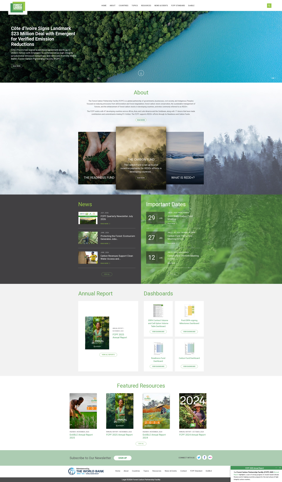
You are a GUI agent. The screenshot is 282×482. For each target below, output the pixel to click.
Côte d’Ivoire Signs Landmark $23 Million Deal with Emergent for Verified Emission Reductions (43, 36)
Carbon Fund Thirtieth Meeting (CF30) (183, 257)
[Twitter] (199, 457)
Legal (124, 480)
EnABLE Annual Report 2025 (81, 436)
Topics (135, 6)
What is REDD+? (183, 177)
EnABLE (191, 6)
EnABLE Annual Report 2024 (154, 436)
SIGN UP (122, 458)
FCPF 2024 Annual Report (192, 434)
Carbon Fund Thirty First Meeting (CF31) (180, 237)
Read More (16, 66)
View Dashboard (158, 331)
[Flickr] (210, 457)
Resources (146, 6)
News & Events (161, 6)
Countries (123, 6)
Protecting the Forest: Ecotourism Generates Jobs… (118, 237)
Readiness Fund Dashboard (158, 359)
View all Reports (108, 354)
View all (107, 274)
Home (103, 6)
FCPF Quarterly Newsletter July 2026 (117, 218)
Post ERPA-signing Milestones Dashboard (189, 321)
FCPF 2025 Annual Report (120, 336)
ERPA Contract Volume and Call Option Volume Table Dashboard (158, 323)
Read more (141, 178)
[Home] (17, 7)
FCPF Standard (178, 6)
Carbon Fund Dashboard (189, 358)
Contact (183, 471)
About (112, 6)
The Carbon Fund (141, 159)
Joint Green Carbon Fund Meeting (180, 217)
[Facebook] (204, 457)
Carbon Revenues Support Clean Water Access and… (117, 257)
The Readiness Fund (99, 177)
